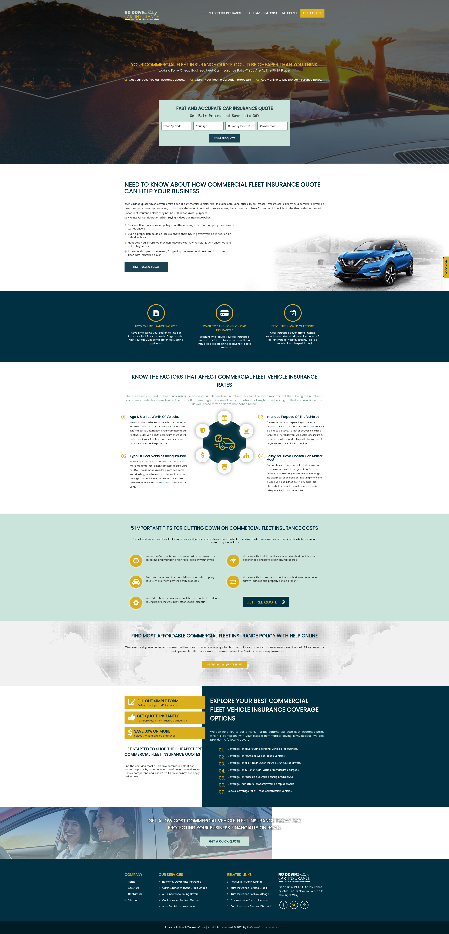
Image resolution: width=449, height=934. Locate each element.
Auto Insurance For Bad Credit (249, 888)
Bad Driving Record (262, 13)
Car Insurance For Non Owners (180, 900)
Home (131, 882)
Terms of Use (196, 927)
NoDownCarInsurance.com (265, 927)
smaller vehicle (164, 482)
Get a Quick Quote (224, 841)
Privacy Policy (175, 927)
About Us (133, 888)
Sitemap (133, 900)
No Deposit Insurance (225, 13)
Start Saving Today (146, 267)
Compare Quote (224, 138)
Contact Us (135, 894)
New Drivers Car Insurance (247, 882)
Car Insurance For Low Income (249, 900)
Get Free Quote (262, 602)
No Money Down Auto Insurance (181, 882)
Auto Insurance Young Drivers (180, 894)
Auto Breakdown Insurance (178, 906)
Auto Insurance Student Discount (251, 906)
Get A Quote (312, 13)
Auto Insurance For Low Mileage (250, 894)
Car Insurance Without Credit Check (184, 888)
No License (290, 13)
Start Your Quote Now (224, 664)
